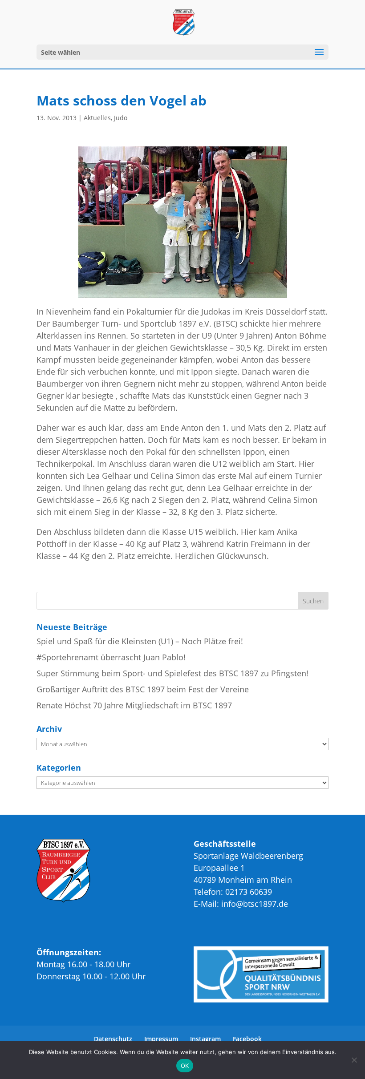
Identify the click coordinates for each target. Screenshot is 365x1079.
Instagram (205, 1039)
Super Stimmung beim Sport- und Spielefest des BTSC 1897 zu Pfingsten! (172, 673)
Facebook (247, 1039)
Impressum (161, 1039)
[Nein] (353, 1059)
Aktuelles (97, 117)
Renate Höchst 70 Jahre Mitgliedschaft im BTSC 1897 (134, 705)
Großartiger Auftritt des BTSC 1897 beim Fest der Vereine (142, 689)
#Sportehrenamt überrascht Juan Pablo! (111, 657)
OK (185, 1065)
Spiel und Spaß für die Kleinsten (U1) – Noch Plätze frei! (139, 641)
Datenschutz (113, 1039)
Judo (120, 117)
